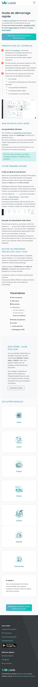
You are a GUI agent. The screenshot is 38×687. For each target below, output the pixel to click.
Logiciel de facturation (9, 629)
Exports (19, 447)
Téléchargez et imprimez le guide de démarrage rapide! (19, 37)
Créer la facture (13, 197)
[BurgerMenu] (34, 2)
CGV (7, 659)
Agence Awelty (22, 674)
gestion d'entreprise (10, 21)
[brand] (8, 2)
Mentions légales (7, 656)
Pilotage (19, 496)
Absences (19, 541)
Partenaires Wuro (7, 641)
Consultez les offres (16, 388)
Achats (19, 422)
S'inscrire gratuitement (9, 637)
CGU (3, 659)
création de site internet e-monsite (24, 676)
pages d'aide (13, 28)
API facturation (7, 633)
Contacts (19, 520)
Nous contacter (7, 663)
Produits (19, 471)
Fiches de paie (19, 566)
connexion (16, 50)
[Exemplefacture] (19, 212)
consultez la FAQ (29, 25)
